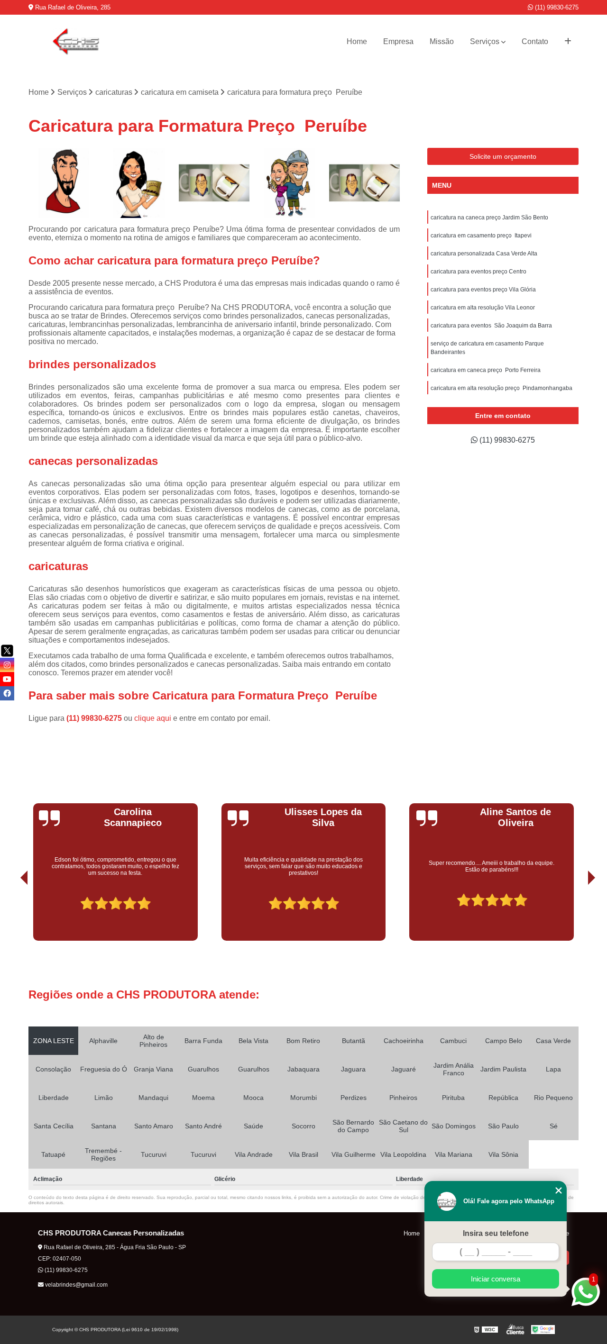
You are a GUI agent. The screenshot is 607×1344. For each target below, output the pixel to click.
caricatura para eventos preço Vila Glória (483, 289)
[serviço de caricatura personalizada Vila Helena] (364, 183)
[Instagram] (7, 665)
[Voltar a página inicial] (75, 41)
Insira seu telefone (496, 1233)
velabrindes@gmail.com (76, 1284)
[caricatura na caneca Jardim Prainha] (289, 183)
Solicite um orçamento (502, 156)
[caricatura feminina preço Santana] (139, 183)
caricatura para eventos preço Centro (478, 271)
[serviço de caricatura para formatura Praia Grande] (63, 183)
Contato (535, 41)
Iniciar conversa (495, 1279)
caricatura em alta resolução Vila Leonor (483, 307)
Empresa (398, 41)
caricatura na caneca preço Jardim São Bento (489, 217)
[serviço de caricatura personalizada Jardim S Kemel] (214, 183)
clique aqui (152, 718)
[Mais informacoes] (568, 41)
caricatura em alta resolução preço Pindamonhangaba (501, 388)
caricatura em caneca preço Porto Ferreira (486, 370)
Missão (442, 41)
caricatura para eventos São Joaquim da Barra (491, 325)
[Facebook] (7, 693)
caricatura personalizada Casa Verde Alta (484, 253)
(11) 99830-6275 (556, 7)
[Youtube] (7, 679)
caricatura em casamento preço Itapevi (481, 235)
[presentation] (11, 914)
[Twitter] (7, 651)
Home (357, 41)
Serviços (484, 41)
